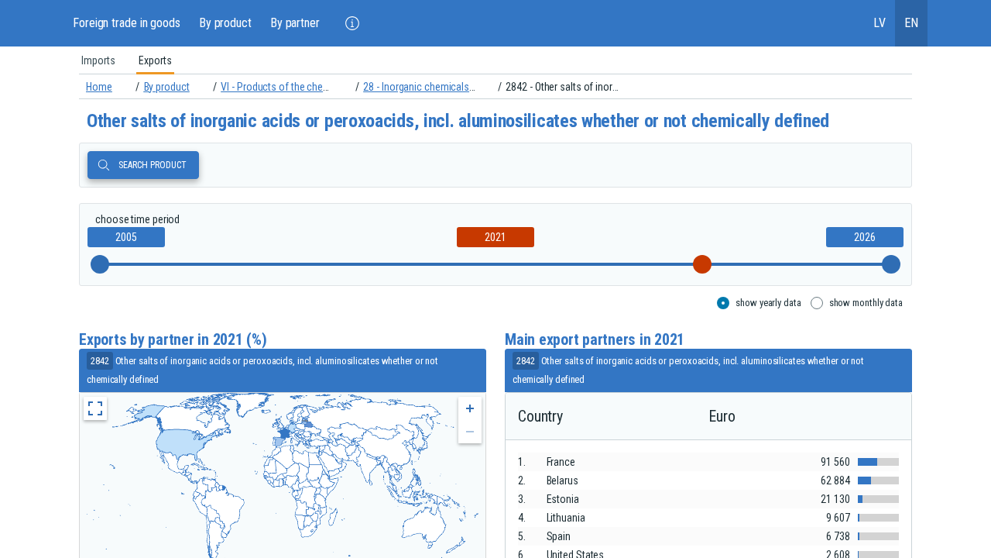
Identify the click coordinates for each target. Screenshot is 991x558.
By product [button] (225, 23)
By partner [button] (295, 23)
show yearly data (768, 302)
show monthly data (866, 302)
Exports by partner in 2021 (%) (173, 340)
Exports (155, 60)
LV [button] (879, 23)
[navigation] (495, 86)
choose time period (137, 219)
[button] (352, 23)
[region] (495, 60)
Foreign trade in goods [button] (126, 23)
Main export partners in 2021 (594, 340)
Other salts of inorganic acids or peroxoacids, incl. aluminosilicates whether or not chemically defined (458, 121)
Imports (98, 60)
